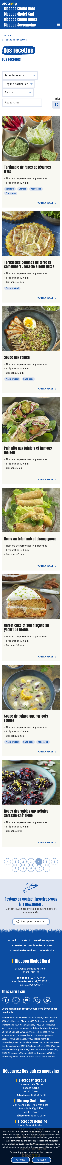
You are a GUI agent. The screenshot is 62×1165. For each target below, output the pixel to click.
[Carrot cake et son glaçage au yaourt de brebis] (31, 596)
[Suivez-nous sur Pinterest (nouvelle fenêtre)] (47, 1000)
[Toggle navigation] (58, 25)
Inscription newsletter (33, 921)
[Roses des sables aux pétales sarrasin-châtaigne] (31, 782)
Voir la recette (46, 202)
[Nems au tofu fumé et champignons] (31, 510)
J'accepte (41, 1159)
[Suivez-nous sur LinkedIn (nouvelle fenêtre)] (16, 1000)
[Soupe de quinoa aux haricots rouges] (31, 687)
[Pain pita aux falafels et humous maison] (31, 419)
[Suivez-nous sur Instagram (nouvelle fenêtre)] (36, 1000)
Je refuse (20, 1159)
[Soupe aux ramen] (31, 328)
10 (38, 868)
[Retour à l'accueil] (14, 3)
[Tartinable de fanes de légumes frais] (31, 138)
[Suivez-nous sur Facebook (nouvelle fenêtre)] (5, 1000)
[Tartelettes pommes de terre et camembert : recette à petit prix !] (31, 233)
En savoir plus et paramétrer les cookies (30, 1152)
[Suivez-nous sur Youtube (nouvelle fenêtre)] (26, 1000)
